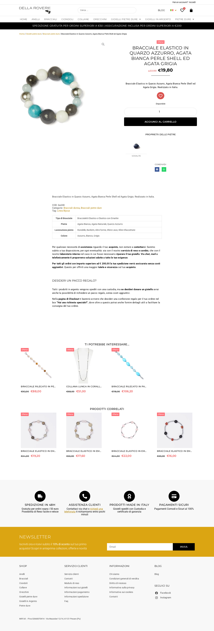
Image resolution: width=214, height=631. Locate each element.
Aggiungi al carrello (161, 121)
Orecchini (100, 19)
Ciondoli (67, 19)
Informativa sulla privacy (122, 587)
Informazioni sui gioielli (76, 587)
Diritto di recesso (117, 583)
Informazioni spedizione (76, 596)
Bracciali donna (72, 208)
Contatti (68, 578)
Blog (161, 10)
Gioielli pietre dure (124, 19)
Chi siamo (114, 574)
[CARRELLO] (191, 10)
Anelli (36, 19)
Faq (66, 601)
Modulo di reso (71, 583)
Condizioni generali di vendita (124, 578)
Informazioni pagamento (77, 592)
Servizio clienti (71, 574)
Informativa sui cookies (121, 592)
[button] (157, 169)
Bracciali (50, 19)
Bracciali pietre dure (51, 34)
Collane (83, 19)
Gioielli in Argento (158, 19)
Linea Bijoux (63, 210)
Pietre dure (183, 19)
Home (23, 19)
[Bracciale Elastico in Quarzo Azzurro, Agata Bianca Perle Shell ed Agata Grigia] (53, 93)
